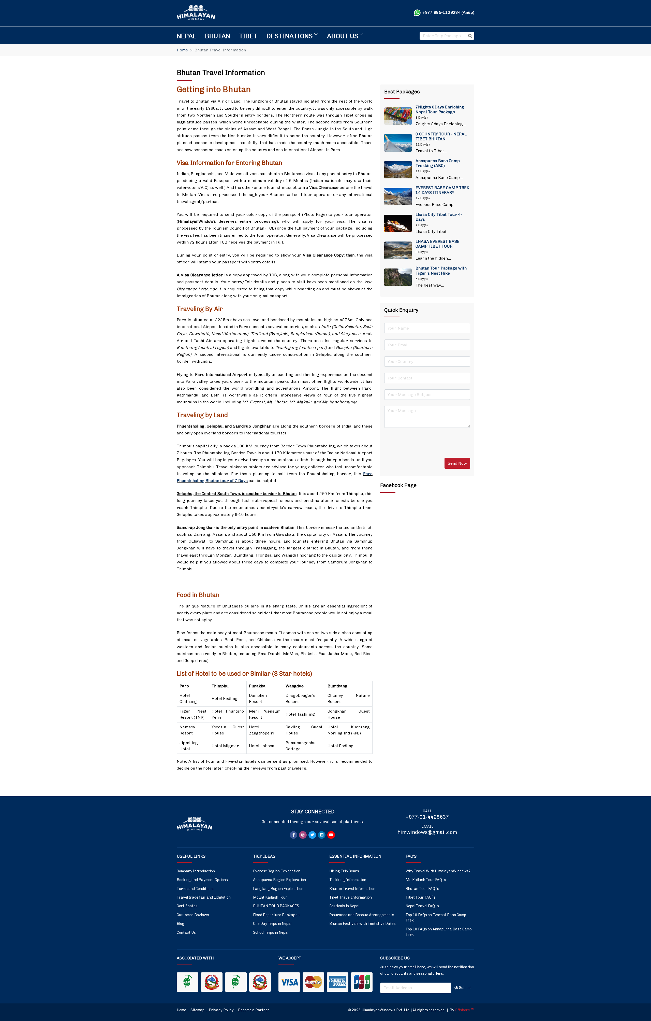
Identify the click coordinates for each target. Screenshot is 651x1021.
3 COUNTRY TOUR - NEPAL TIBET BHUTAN (441, 136)
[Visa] (289, 982)
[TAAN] (187, 982)
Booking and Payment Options (202, 879)
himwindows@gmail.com (427, 832)
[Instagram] (303, 835)
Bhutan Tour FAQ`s (422, 888)
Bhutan (217, 36)
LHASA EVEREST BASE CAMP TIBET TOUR (438, 244)
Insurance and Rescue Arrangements (361, 915)
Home (182, 50)
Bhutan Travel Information (352, 888)
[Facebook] (293, 835)
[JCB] (362, 982)
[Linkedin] (322, 835)
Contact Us (186, 932)
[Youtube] (331, 835)
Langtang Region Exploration (278, 888)
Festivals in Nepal (344, 906)
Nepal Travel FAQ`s (422, 906)
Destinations (290, 36)
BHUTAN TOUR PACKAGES (276, 906)
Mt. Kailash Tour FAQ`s (426, 879)
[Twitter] (312, 835)
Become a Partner (253, 1010)
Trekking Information (347, 879)
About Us (342, 36)
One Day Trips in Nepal (272, 923)
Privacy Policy (221, 1010)
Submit (465, 987)
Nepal (186, 36)
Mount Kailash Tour (270, 897)
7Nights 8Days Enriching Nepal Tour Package (440, 109)
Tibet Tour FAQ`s (421, 897)
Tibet (248, 36)
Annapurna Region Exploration (279, 879)
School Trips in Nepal (270, 932)
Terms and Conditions (195, 888)
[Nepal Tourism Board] (211, 982)
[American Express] (337, 982)
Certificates (187, 906)
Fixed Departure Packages (276, 915)
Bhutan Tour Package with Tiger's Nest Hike (441, 270)
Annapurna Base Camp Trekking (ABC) (438, 163)
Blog (180, 923)
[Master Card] (313, 982)
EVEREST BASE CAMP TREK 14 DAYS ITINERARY (442, 190)
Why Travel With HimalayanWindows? (438, 871)
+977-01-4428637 (427, 817)
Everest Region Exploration (276, 871)
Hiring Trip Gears (344, 871)
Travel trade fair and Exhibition (204, 897)
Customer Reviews (193, 915)
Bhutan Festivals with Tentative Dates (362, 923)
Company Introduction (196, 871)
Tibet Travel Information (350, 897)
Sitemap (197, 1010)
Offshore (464, 1010)
